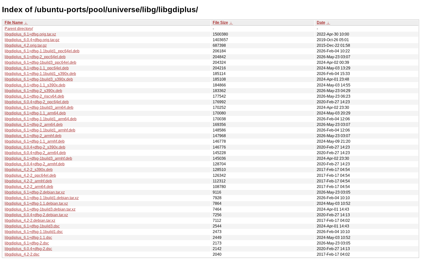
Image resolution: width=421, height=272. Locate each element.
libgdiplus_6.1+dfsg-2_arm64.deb (34, 124)
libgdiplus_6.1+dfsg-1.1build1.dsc (34, 232)
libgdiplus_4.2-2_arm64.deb (29, 187)
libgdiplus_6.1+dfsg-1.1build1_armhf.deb (40, 130)
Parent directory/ (19, 29)
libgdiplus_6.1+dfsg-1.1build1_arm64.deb (41, 119)
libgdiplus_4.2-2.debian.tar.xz (30, 220)
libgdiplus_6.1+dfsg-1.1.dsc (28, 237)
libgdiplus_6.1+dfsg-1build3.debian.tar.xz (40, 209)
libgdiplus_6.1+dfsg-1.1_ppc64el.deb (37, 68)
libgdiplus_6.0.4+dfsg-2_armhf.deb (35, 164)
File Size (220, 22)
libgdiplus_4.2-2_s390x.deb (29, 170)
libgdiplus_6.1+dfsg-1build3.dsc (32, 226)
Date (321, 22)
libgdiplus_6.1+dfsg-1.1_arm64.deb (35, 113)
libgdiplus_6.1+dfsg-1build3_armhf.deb (38, 158)
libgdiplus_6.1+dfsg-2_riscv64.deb (34, 96)
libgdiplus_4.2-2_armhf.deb (28, 181)
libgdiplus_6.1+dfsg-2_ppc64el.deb (35, 57)
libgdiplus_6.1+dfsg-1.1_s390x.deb (35, 85)
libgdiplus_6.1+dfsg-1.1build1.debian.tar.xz (42, 198)
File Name (14, 22)
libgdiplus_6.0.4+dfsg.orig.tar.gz (32, 40)
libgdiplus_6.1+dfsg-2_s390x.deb (33, 91)
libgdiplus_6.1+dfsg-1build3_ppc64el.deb (40, 62)
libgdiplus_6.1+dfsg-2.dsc (27, 243)
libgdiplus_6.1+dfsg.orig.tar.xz (30, 34)
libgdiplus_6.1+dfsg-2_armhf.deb (33, 136)
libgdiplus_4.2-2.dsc (22, 254)
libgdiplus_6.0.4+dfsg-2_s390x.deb (35, 147)
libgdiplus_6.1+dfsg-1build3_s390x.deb (39, 79)
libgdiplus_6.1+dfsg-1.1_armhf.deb (35, 141)
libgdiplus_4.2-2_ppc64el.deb (30, 175)
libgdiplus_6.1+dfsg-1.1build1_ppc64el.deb (42, 51)
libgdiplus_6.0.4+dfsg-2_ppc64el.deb (37, 102)
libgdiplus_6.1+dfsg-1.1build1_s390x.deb (40, 74)
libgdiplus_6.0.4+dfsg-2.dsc (28, 249)
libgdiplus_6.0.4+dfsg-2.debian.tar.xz (36, 215)
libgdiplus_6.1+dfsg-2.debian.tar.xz (35, 192)
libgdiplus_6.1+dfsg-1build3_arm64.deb (39, 107)
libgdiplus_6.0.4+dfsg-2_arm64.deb (35, 153)
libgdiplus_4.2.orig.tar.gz (26, 45)
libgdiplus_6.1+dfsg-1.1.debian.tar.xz (36, 203)
